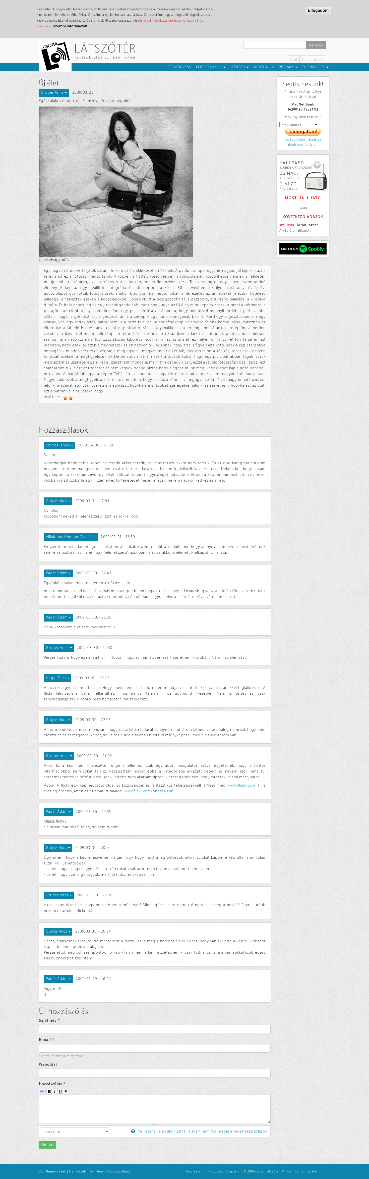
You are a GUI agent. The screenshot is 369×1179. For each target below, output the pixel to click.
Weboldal (48, 1064)
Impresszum (196, 1171)
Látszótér (105, 48)
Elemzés (90, 101)
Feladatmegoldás (116, 101)
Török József (307, 225)
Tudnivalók (313, 67)
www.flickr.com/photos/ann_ (150, 791)
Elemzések (77, 1171)
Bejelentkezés (313, 60)
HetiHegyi (97, 1171)
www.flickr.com (241, 785)
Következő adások (303, 217)
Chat (293, 60)
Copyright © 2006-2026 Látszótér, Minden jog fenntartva (272, 1171)
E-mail (46, 1040)
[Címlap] (57, 56)
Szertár (237, 67)
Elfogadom (318, 10)
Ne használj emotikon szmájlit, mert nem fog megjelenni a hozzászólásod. (203, 1131)
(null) (303, 208)
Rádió (258, 67)
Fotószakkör (209, 67)
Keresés (316, 45)
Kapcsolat (216, 1171)
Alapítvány (283, 67)
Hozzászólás (52, 1084)
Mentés (47, 1144)
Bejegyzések (56, 1171)
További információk (69, 26)
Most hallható (303, 198)
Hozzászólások (119, 1171)
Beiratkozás (179, 67)
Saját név (49, 1020)
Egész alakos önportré (58, 101)
